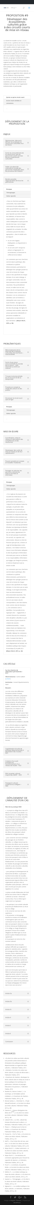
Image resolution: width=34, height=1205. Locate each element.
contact (8, 679)
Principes (9, 189)
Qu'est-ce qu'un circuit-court (15, 97)
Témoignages (10, 192)
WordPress (17, 1202)
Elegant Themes (15, 1200)
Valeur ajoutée (11, 196)
